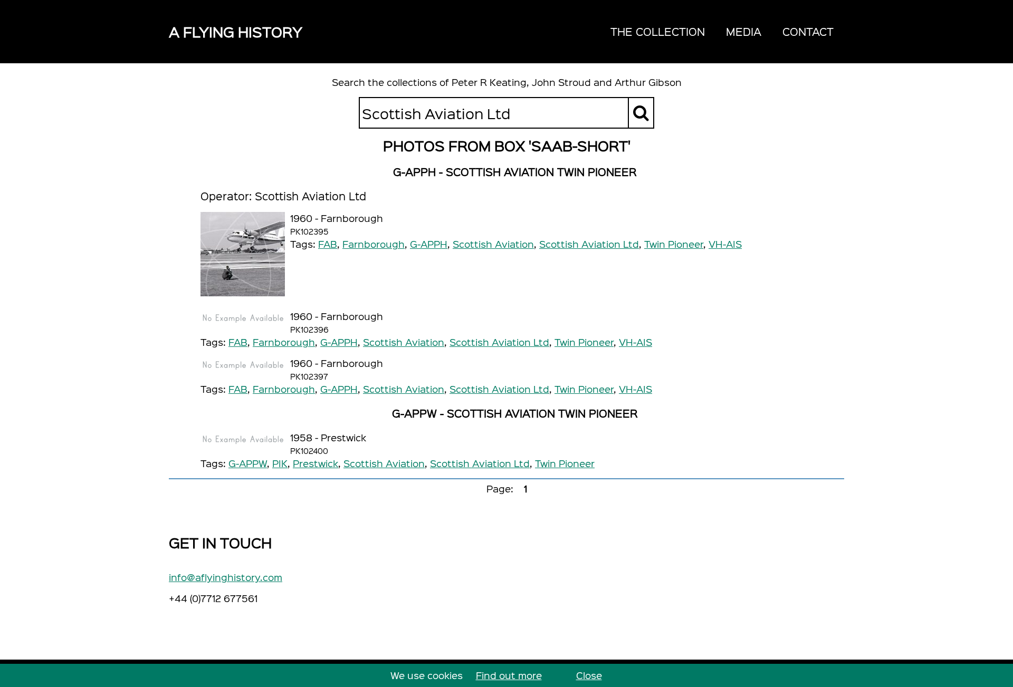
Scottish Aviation (493, 243)
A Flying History (235, 31)
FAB (327, 243)
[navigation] (722, 31)
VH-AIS (725, 243)
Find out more (509, 675)
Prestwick (315, 463)
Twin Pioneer (673, 243)
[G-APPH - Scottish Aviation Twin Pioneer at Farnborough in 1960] (242, 254)
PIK (280, 463)
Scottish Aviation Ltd (589, 243)
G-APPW (247, 463)
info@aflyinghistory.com (225, 577)
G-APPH (428, 243)
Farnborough (373, 243)
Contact (808, 31)
